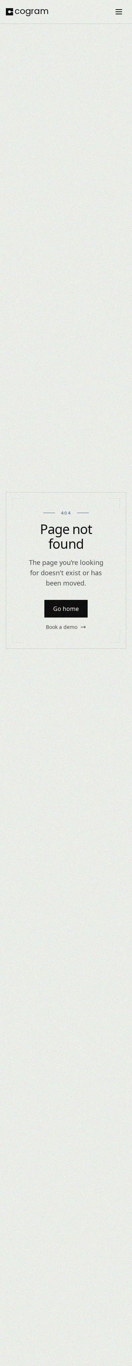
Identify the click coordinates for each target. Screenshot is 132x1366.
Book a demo (61, 626)
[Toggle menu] (118, 11)
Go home (66, 609)
